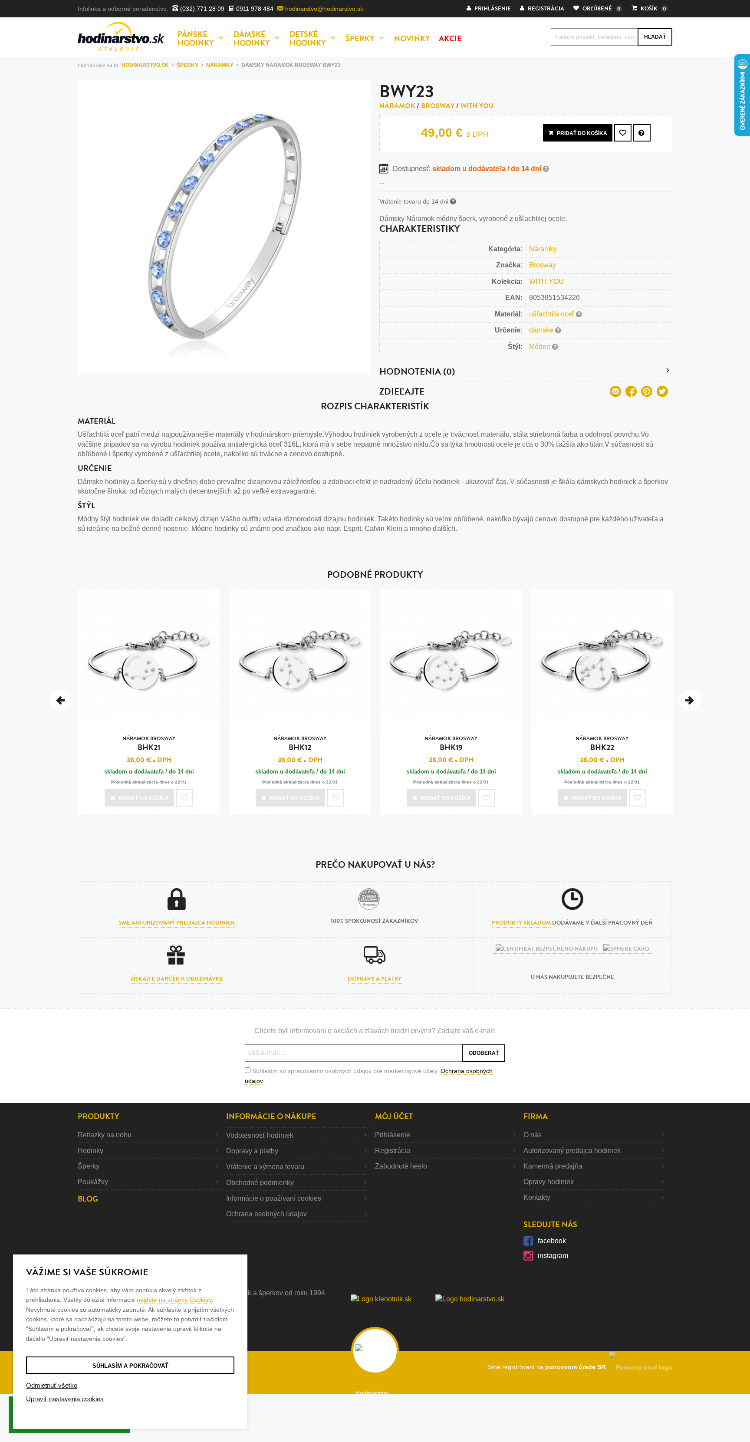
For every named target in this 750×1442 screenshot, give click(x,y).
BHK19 (450, 743)
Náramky (543, 249)
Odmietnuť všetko (51, 1385)
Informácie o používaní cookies (273, 1198)
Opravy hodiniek (548, 1181)
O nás (532, 1135)
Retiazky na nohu (105, 1135)
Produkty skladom (521, 923)
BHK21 (148, 743)
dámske (542, 330)
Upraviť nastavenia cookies (65, 1398)
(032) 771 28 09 (201, 8)
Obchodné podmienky (260, 1182)
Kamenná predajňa (552, 1166)
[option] (148, 704)
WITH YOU (477, 106)
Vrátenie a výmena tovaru (265, 1166)
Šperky (88, 1166)
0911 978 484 (253, 8)
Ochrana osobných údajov (266, 1214)
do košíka (582, 133)
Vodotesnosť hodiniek (259, 1135)
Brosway (437, 106)
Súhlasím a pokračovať (130, 1366)
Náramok (397, 106)
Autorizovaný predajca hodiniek (572, 1150)
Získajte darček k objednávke (177, 979)
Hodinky (90, 1150)
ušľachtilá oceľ (552, 314)
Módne (540, 346)
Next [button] (690, 700)
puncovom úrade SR (577, 1366)
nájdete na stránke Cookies (174, 1299)
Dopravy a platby (374, 979)
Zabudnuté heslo (401, 1166)
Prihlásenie (392, 1135)
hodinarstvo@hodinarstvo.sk (323, 8)
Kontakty (536, 1197)
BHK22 (602, 743)
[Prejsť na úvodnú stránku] (121, 36)
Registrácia (392, 1150)
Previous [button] (60, 700)
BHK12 (299, 743)
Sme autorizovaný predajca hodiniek (177, 923)
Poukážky (93, 1181)
